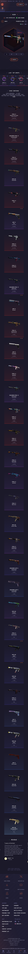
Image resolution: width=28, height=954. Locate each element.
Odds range (21, 17)
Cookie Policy (14, 945)
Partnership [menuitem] (4, 1)
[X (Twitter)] (18, 921)
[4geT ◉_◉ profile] (4, 78)
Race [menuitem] (19, 951)
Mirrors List (5, 931)
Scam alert (5, 924)
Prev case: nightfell (14, 868)
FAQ (3, 926)
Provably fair (6, 913)
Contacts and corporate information (14, 940)
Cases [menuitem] (3, 952)
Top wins (4, 908)
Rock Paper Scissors (20, 913)
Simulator (17, 915)
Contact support (7, 929)
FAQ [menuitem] (22, 1)
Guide (14, 96)
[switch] (2, 8)
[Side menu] (26, 4)
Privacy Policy (14, 943)
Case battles (18, 908)
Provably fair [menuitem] (11, 1)
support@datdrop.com (14, 938)
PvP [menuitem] (14, 951)
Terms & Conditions (14, 941)
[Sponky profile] (21, 78)
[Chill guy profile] (13, 78)
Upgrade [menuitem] (9, 952)
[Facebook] (15, 921)
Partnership (5, 910)
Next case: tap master (14, 870)
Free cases (5, 905)
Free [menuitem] (16, 1)
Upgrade (16, 905)
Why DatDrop (5, 915)
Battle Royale (18, 910)
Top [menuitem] (19, 1)
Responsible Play (7, 921)
